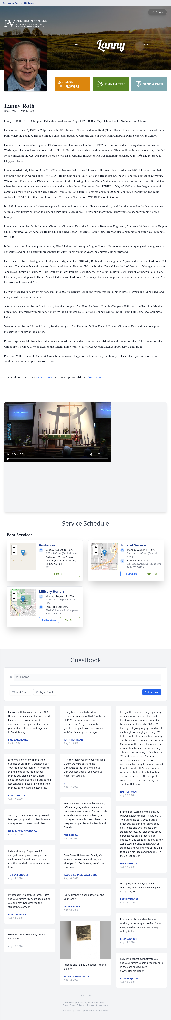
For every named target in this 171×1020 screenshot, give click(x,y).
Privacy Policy (76, 1005)
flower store (95, 377)
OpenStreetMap (89, 1010)
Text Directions (130, 573)
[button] (23, 552)
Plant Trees (59, 573)
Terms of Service (94, 1005)
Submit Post (152, 692)
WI (47, 567)
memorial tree (44, 377)
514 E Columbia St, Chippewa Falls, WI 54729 (62, 612)
